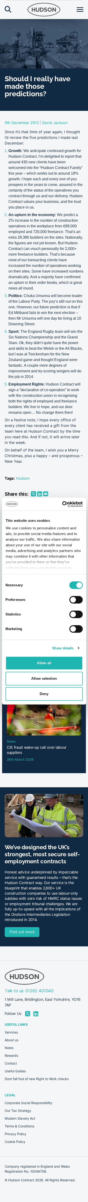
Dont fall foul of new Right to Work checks (37, 1079)
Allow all (44, 663)
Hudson (23, 478)
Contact (11, 1063)
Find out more (22, 932)
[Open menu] (80, 9)
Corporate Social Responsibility (28, 1103)
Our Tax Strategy (18, 1111)
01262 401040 (39, 990)
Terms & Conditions (19, 1126)
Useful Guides (15, 1071)
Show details (62, 648)
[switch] (76, 599)
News (9, 1048)
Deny (44, 694)
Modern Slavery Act (20, 1118)
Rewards (11, 1055)
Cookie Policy (15, 1142)
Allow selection (44, 678)
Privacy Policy (15, 1134)
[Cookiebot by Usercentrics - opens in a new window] (63, 504)
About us (11, 1040)
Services (11, 1032)
